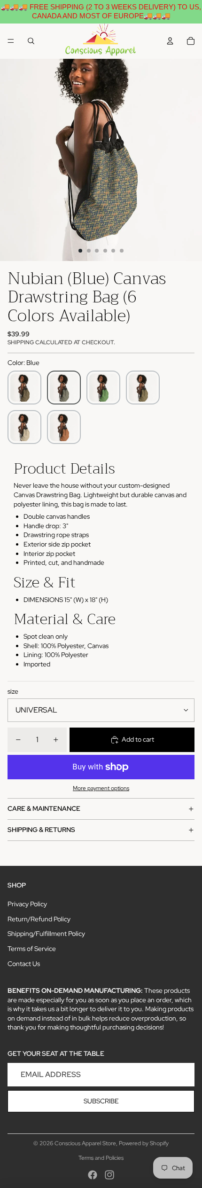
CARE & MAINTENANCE (44, 808)
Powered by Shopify (144, 1143)
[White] (24, 427)
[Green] (103, 387)
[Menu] (11, 41)
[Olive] (143, 387)
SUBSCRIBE (101, 1101)
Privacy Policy (27, 904)
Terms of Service (32, 948)
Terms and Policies (101, 1158)
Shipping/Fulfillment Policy (46, 933)
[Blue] (64, 387)
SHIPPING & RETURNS (41, 829)
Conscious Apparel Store (85, 1143)
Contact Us (24, 963)
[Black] (24, 387)
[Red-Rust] (64, 427)
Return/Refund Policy (39, 919)
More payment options (101, 788)
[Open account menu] (170, 41)
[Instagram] (109, 1174)
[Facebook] (92, 1174)
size (13, 691)
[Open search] (31, 41)
